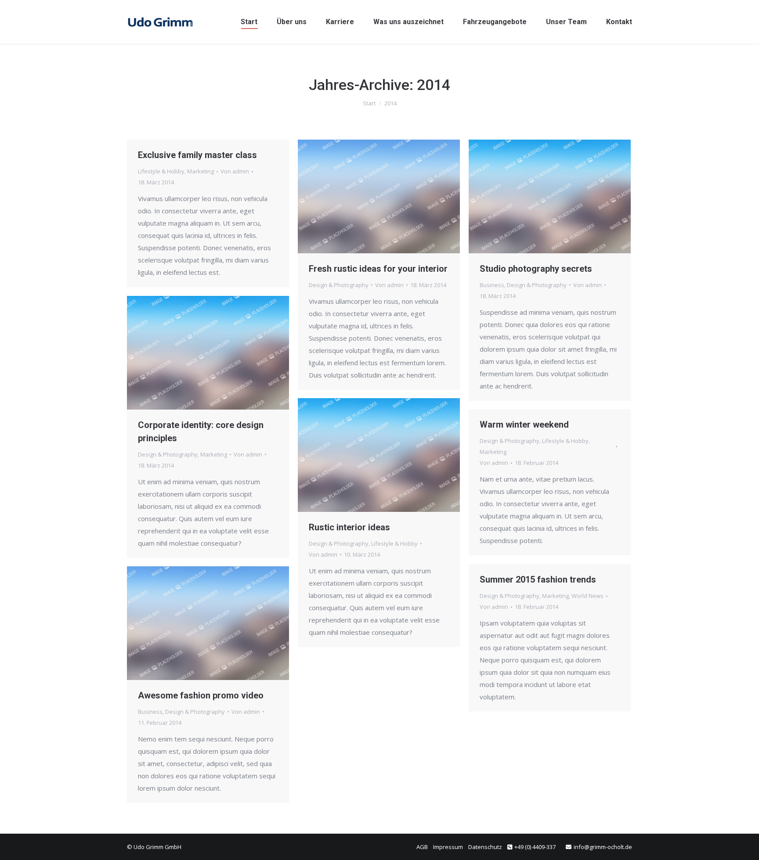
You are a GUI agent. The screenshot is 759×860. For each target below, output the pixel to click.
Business (492, 285)
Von (234, 171)
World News (587, 596)
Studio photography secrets (536, 268)
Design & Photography (339, 285)
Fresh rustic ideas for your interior (378, 268)
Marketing (200, 171)
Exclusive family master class (197, 155)
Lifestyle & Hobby (161, 171)
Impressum (448, 847)
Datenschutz (485, 847)
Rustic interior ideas (349, 527)
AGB (422, 847)
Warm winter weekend (524, 424)
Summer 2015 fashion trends (538, 579)
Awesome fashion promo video (201, 695)
